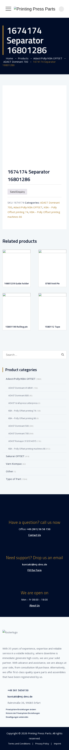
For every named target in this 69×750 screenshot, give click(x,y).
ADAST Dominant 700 (18, 433)
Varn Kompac (14, 463)
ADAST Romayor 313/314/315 (22, 441)
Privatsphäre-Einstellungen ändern (21, 709)
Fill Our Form (34, 570)
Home (9, 58)
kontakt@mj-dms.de (34, 564)
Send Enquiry (17, 192)
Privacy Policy (42, 743)
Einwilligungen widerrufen (17, 717)
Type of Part (13, 479)
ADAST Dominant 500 (18, 425)
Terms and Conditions (19, 743)
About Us (34, 605)
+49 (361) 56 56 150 (38, 529)
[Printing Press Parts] (34, 9)
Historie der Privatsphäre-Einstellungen (23, 713)
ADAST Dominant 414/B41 (20, 387)
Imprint (57, 743)
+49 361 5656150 (18, 690)
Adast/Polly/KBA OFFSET (27, 207)
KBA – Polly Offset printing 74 (22, 410)
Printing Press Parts (39, 733)
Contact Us (34, 535)
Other (9, 471)
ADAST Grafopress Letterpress (23, 403)
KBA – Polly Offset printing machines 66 (26, 448)
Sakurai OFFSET (15, 456)
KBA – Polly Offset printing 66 (22, 418)
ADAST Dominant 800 (18, 395)
